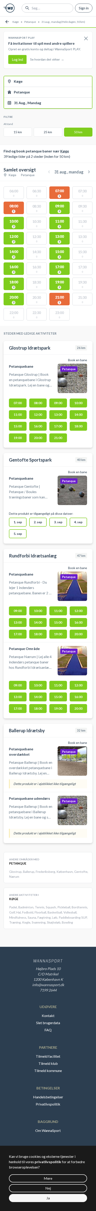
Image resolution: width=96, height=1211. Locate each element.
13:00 (58, 414)
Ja (48, 1198)
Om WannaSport (48, 1130)
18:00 (78, 426)
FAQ (48, 1030)
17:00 (58, 426)
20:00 (38, 438)
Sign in (84, 8)
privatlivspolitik (48, 1162)
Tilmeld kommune (48, 1070)
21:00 (58, 438)
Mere (48, 1178)
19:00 (18, 438)
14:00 (78, 414)
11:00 (18, 414)
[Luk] (86, 38)
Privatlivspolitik (48, 1104)
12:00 (38, 414)
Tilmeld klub (48, 1063)
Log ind (17, 59)
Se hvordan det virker (47, 59)
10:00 (78, 403)
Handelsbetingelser (48, 1097)
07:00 (18, 403)
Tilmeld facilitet (48, 1056)
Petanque (30, 21)
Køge (16, 21)
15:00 (18, 426)
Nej (48, 1188)
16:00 (38, 426)
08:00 (38, 403)
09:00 (58, 403)
